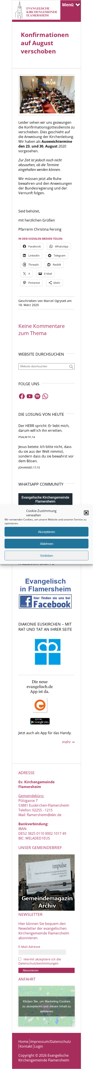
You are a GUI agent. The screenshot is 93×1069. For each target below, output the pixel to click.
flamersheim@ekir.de (44, 814)
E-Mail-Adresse (29, 947)
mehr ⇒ (68, 742)
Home (23, 1041)
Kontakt (25, 1046)
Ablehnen (46, 543)
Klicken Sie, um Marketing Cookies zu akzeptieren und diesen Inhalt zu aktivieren (46, 1006)
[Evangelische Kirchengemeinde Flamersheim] (36, 18)
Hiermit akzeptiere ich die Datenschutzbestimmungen (39, 961)
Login (38, 1046)
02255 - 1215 (42, 810)
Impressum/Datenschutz (50, 1041)
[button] (86, 513)
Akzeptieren (46, 531)
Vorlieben (46, 555)
